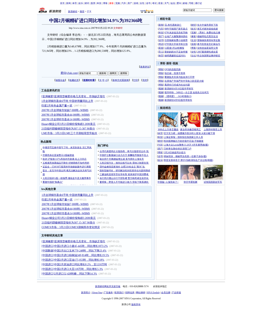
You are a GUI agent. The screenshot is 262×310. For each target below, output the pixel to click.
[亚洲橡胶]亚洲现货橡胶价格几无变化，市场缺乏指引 (73, 96)
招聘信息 (129, 292)
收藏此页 (74, 80)
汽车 (123, 3)
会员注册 (165, 292)
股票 (93, 3)
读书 (148, 3)
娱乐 (80, 3)
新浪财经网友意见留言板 (107, 286)
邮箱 (185, 3)
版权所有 (136, 304)
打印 (135, 80)
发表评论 (144, 66)
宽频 (117, 3)
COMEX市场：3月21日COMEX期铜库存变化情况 (71, 227)
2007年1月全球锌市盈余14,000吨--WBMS (65, 119)
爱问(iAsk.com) (69, 73)
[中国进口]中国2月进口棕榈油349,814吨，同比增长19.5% (75, 255)
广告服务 (108, 292)
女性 (142, 3)
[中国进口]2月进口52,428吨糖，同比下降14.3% (69, 273)
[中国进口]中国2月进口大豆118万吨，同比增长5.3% (72, 269)
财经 (87, 3)
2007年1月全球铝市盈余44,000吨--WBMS (65, 114)
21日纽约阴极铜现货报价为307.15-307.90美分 (68, 128)
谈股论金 (60, 80)
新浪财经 (72, 11)
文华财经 (118, 28)
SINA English (153, 292)
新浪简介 (85, 292)
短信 (173, 3)
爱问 (179, 3)
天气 (166, 3)
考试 (154, 3)
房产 (130, 3)
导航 (191, 3)
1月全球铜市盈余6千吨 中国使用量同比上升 (67, 101)
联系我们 (119, 292)
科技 (99, 3)
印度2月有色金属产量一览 (56, 105)
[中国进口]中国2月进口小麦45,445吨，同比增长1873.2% (75, 246)
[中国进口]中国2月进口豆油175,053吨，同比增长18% (73, 259)
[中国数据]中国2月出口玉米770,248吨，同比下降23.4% (74, 250)
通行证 (198, 3)
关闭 (145, 80)
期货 (82, 11)
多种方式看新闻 (121, 80)
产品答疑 (176, 292)
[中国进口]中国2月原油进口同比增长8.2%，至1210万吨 (74, 264)
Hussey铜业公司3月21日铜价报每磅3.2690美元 (68, 124)
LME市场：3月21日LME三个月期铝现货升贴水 (69, 133)
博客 (105, 3)
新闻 (68, 3)
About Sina (97, 292)
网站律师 (140, 292)
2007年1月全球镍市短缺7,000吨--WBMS (64, 110)
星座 (160, 3)
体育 (74, 3)
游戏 (136, 3)
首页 (62, 3)
